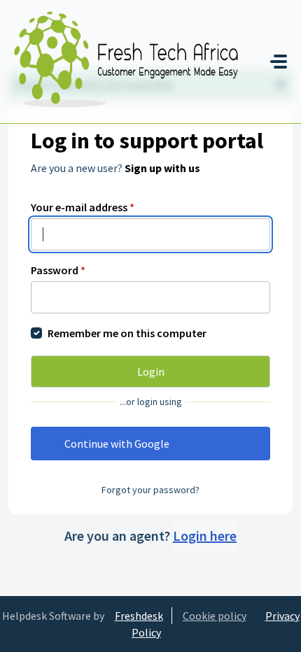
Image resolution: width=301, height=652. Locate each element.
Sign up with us (162, 168)
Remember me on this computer (127, 333)
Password (58, 270)
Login (150, 371)
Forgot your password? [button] (151, 489)
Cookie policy (214, 616)
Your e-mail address (82, 207)
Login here (205, 535)
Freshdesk (139, 616)
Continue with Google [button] (116, 444)
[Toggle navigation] (279, 61)
